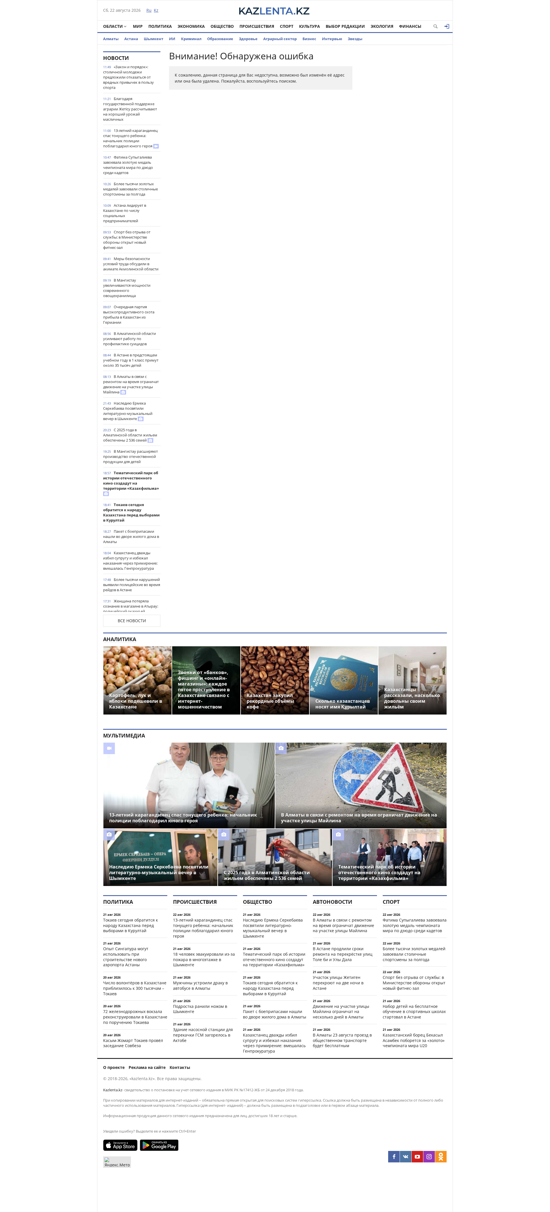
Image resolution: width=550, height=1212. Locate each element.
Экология (382, 26)
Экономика (191, 26)
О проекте (114, 1067)
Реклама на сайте (147, 1067)
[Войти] (447, 26)
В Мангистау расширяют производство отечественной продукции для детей (130, 456)
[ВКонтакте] (405, 1156)
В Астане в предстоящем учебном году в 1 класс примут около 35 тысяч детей (130, 360)
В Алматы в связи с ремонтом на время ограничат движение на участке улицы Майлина (131, 384)
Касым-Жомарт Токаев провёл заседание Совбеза (133, 1043)
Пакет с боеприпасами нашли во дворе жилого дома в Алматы (131, 536)
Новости (116, 57)
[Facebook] (394, 1156)
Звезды (355, 38)
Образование (220, 38)
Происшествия (256, 26)
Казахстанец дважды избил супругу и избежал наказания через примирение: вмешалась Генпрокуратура (130, 560)
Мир (138, 26)
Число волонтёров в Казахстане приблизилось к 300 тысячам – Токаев (134, 988)
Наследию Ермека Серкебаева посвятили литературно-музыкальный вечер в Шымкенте (127, 411)
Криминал (191, 38)
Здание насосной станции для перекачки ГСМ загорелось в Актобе (203, 1035)
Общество (222, 26)
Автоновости (332, 901)
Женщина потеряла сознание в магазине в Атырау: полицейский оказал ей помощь (130, 608)
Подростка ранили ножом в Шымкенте (200, 1009)
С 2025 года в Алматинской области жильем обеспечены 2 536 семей (130, 435)
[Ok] (441, 1156)
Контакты (180, 1067)
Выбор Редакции (345, 26)
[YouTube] (417, 1156)
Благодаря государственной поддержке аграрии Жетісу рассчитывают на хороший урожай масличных (130, 109)
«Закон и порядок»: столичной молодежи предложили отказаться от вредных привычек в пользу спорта (128, 77)
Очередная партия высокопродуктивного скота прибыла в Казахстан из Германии (128, 314)
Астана (131, 38)
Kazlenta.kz (112, 1089)
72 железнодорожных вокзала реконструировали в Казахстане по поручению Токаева (135, 1017)
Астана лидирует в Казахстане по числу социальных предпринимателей (124, 213)
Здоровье (248, 38)
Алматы (111, 38)
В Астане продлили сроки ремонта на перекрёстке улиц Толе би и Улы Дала (342, 954)
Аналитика (119, 639)
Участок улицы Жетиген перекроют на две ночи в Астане (338, 983)
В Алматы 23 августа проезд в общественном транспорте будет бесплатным (342, 1040)
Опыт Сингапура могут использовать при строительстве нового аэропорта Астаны (125, 956)
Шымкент (153, 38)
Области (113, 26)
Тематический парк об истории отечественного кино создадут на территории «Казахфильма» (131, 480)
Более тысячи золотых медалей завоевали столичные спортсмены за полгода (130, 189)
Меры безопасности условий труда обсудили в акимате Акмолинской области (130, 264)
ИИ (172, 38)
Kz (156, 10)
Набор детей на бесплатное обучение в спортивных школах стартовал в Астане (414, 1012)
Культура (309, 26)
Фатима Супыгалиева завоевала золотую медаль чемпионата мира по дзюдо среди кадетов (128, 165)
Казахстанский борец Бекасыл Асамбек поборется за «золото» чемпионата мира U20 (414, 1040)
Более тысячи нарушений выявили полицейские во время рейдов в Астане (131, 584)
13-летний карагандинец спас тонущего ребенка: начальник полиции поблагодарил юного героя (130, 138)
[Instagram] (429, 1156)
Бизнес (309, 38)
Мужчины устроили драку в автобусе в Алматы (200, 985)
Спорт (286, 26)
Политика (160, 26)
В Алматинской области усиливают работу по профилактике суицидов (129, 338)
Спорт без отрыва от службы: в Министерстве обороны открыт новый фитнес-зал (126, 239)
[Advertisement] (404, 137)
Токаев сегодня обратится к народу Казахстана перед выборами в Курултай (131, 512)
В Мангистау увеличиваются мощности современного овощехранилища (126, 288)
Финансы (410, 26)
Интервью (332, 38)
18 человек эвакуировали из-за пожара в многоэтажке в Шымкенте (204, 959)
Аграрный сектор (280, 38)
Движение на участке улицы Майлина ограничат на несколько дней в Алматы (341, 1012)
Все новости (132, 620)
